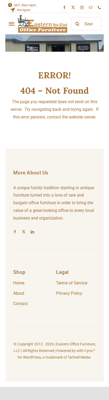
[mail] (90, 7)
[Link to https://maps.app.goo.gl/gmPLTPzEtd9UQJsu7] (13, 10)
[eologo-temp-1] (42, 16)
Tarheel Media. (80, 357)
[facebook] (64, 7)
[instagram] (82, 7)
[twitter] (73, 7)
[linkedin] (32, 232)
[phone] (99, 7)
